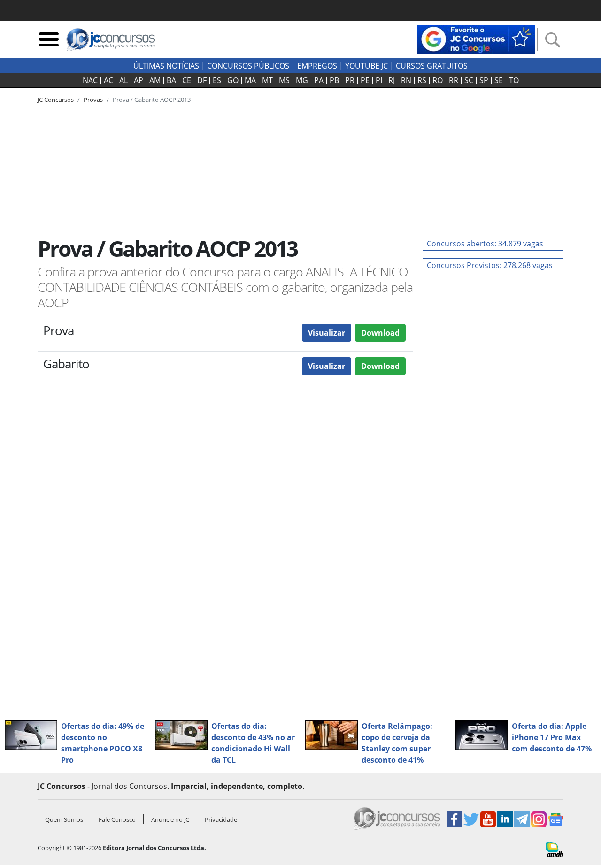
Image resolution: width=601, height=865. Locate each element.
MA (250, 80)
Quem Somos (64, 819)
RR (453, 80)
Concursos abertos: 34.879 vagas (485, 243)
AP (138, 80)
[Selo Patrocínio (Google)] (476, 38)
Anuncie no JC (170, 819)
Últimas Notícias (166, 66)
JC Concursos (56, 99)
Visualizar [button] (326, 333)
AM (155, 80)
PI (379, 80)
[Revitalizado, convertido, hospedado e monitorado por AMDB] (554, 849)
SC (468, 80)
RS (421, 80)
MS (284, 80)
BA (171, 80)
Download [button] (380, 333)
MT (267, 80)
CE (186, 80)
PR (349, 80)
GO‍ (233, 80)
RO (437, 80)
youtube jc (366, 66)
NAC (90, 80)
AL (123, 80)
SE (498, 80)
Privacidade (221, 819)
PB (334, 80)
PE (365, 80)
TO (514, 80)
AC (108, 80)
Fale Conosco (117, 819)
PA (319, 80)
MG (302, 80)
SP (483, 80)
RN (406, 80)
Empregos (317, 66)
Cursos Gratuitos (432, 66)
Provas (93, 99)
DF (202, 80)
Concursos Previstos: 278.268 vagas (490, 265)
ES (217, 80)
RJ (391, 80)
